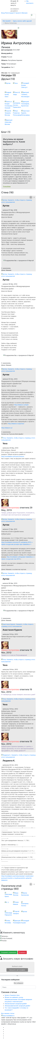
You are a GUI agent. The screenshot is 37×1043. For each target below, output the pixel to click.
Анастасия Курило (12, 630)
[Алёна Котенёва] (9, 921)
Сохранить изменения (8, 952)
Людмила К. (9, 760)
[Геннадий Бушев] (25, 85)
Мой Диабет (7, 21)
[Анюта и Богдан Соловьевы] (9, 105)
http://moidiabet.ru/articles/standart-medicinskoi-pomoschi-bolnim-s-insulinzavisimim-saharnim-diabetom (17, 878)
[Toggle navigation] (2, 15)
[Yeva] (15, 83)
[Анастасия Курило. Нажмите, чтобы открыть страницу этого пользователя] (18, 625)
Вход (3, 13)
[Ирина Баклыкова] (25, 894)
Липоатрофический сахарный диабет (17, 1006)
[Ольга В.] (17, 93)
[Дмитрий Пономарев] (25, 103)
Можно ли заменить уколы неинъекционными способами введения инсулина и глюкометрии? (18, 999)
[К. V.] (7, 902)
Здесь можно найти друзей (22, 21)
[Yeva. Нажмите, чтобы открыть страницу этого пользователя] (18, 439)
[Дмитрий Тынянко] (25, 94)
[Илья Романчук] (18, 113)
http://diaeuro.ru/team (21, 405)
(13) (12, 78)
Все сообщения (18, 983)
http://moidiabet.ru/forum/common (12, 456)
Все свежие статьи (7, 1013)
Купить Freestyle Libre (12, 995)
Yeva (5, 443)
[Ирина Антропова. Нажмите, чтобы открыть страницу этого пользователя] (5, 502)
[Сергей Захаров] (9, 113)
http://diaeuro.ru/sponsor (16, 423)
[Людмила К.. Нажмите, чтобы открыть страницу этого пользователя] (18, 756)
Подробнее (7, 186)
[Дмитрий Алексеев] (9, 122)
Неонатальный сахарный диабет (16, 1003)
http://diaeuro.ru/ (6, 428)
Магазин (24, 13)
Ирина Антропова (10, 507)
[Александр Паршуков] (9, 913)
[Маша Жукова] (17, 894)
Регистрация (9, 13)
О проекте (17, 13)
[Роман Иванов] (17, 903)
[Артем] (7, 83)
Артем (6, 205)
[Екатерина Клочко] (17, 104)
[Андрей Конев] (9, 94)
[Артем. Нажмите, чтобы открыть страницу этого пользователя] (18, 201)
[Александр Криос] (9, 894)
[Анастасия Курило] (26, 113)
